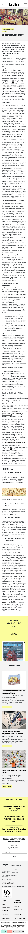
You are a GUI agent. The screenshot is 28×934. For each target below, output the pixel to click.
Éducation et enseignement (17, 902)
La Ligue (14, 4)
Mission (15, 916)
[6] (10, 147)
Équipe (3, 904)
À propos (4, 902)
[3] (17, 98)
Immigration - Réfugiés (8, 29)
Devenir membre (5, 908)
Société (4, 31)
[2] (13, 82)
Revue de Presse (13, 847)
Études (15, 907)
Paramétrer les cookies (18, 931)
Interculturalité (18, 915)
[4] (24, 99)
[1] (8, 63)
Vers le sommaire (14, 634)
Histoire (3, 905)
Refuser (9, 931)
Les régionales (5, 910)
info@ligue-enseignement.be (8, 882)
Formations (13, 845)
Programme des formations (8, 916)
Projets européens (18, 910)
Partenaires (4, 911)
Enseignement (17, 906)
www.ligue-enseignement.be (8, 883)
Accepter (4, 931)
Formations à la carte (6, 918)
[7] (10, 155)
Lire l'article (7, 707)
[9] (12, 304)
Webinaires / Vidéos (18, 909)
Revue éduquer (17, 904)
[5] (6, 139)
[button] (25, 4)
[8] (10, 224)
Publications (13, 848)
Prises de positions (6, 907)
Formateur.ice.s (5, 919)
